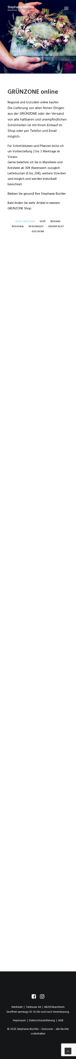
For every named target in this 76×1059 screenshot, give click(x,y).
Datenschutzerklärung (42, 1020)
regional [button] (18, 226)
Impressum (19, 1020)
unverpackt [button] (56, 226)
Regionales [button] (36, 226)
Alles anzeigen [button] (25, 221)
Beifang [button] (55, 221)
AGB (60, 1020)
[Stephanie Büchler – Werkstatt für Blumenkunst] (21, 8)
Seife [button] (43, 221)
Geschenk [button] (38, 231)
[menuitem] (25, 221)
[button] (66, 8)
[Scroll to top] (68, 1051)
